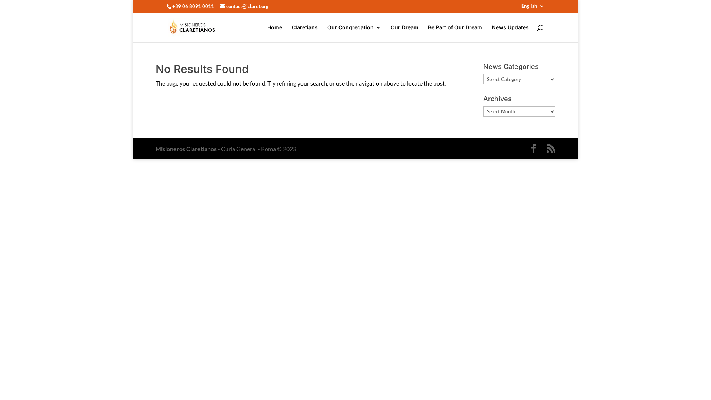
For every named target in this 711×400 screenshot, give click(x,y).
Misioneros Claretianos (186, 148)
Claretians (305, 27)
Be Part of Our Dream (455, 27)
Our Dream (404, 27)
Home (274, 27)
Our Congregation (350, 27)
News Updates (510, 27)
